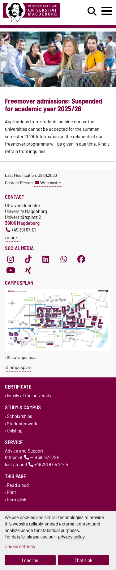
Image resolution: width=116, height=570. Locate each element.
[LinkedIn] (45, 259)
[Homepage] (35, 12)
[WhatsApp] (63, 259)
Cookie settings (20, 546)
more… (13, 237)
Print (11, 492)
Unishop (15, 430)
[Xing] (28, 270)
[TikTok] (28, 259)
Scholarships (19, 416)
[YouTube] (10, 270)
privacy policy (71, 537)
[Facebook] (81, 259)
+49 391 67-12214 (45, 457)
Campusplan (19, 367)
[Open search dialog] (92, 11)
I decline (30, 560)
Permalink (17, 499)
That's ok (83, 560)
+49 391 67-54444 (51, 464)
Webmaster (50, 182)
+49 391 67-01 (23, 230)
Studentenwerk (22, 423)
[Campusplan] (58, 350)
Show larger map (22, 357)
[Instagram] (10, 259)
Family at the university (29, 395)
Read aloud (18, 485)
